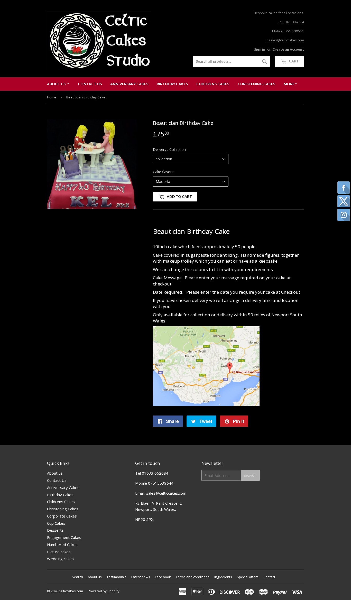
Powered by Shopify (103, 591)
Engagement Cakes (64, 537)
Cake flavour (163, 171)
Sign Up (250, 475)
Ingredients (223, 577)
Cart (293, 61)
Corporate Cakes (62, 516)
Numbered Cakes (62, 544)
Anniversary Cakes (129, 84)
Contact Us (90, 84)
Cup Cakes (56, 523)
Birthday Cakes (172, 84)
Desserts (55, 530)
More (289, 84)
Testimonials (116, 577)
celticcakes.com (71, 591)
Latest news (140, 577)
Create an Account (288, 49)
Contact (269, 577)
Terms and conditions (192, 577)
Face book (163, 577)
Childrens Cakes (212, 84)
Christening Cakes (256, 84)
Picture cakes (59, 551)
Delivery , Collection (169, 149)
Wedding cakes (60, 558)
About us (56, 84)
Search (77, 577)
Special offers (247, 577)
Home (51, 97)
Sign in (259, 49)
